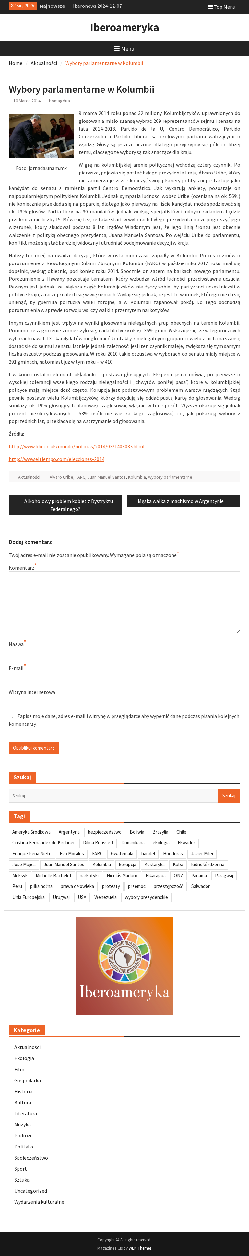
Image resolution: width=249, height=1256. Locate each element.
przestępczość (168, 886)
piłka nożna (41, 886)
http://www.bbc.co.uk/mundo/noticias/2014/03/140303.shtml (77, 446)
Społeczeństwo (31, 1157)
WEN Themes (140, 1248)
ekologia (161, 842)
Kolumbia (137, 477)
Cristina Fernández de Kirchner (43, 842)
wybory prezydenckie (146, 897)
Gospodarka (27, 1080)
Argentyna (69, 832)
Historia (23, 1091)
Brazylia (160, 832)
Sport (20, 1168)
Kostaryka (154, 864)
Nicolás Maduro (122, 875)
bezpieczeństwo (105, 832)
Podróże (23, 1135)
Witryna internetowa (32, 692)
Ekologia (24, 1058)
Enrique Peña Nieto (32, 854)
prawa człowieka (77, 886)
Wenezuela (105, 897)
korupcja (127, 864)
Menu (127, 48)
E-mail (16, 668)
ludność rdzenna (207, 864)
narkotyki (89, 875)
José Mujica (24, 864)
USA (82, 897)
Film (19, 1069)
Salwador (200, 886)
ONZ (178, 875)
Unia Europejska (28, 897)
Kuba (178, 864)
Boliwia (137, 832)
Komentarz (21, 567)
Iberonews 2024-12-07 (97, 6)
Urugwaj (61, 897)
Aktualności (29, 477)
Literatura (25, 1113)
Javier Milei (202, 854)
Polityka (23, 1146)
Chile (181, 832)
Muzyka (22, 1124)
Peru (17, 886)
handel (148, 854)
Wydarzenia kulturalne (39, 1201)
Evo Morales (72, 854)
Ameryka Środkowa (31, 832)
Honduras (173, 854)
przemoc (137, 886)
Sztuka (22, 1179)
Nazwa (16, 644)
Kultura (22, 1102)
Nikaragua (156, 875)
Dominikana (133, 842)
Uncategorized (30, 1190)
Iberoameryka (124, 27)
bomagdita (59, 101)
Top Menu (224, 7)
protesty (111, 886)
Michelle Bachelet (54, 875)
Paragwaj (224, 875)
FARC (80, 477)
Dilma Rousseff (98, 842)
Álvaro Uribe (61, 477)
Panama (199, 875)
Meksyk (20, 875)
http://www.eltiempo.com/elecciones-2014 (56, 459)
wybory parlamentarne (170, 477)
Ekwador (186, 842)
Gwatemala (122, 854)
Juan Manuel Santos (107, 477)
